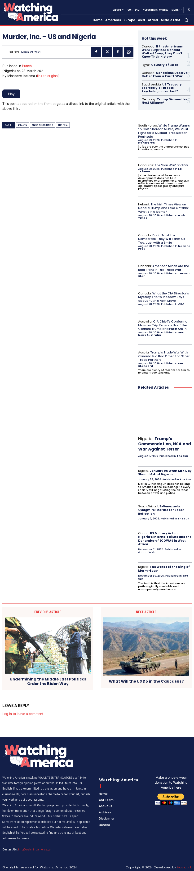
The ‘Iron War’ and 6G (171, 165)
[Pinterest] (118, 52)
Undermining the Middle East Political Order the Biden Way (48, 681)
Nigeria (63, 125)
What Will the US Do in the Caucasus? (146, 681)
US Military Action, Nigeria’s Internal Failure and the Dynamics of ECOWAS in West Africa (164, 538)
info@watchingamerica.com (35, 849)
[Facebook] (96, 52)
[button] (186, 20)
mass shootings (42, 125)
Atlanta (22, 125)
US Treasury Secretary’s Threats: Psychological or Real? (162, 87)
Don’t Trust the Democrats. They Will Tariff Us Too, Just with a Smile (161, 239)
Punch (27, 66)
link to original (47, 76)
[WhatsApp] (128, 52)
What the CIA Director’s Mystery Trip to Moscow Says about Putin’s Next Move (163, 297)
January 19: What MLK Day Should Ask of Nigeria (165, 472)
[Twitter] (189, 10)
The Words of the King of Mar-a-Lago (164, 569)
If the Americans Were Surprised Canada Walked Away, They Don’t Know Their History (162, 51)
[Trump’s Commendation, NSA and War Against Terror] (165, 414)
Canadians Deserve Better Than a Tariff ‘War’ (164, 74)
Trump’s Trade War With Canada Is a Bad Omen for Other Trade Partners (164, 356)
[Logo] (30, 11)
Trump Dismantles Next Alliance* (164, 101)
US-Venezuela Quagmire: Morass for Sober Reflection (161, 510)
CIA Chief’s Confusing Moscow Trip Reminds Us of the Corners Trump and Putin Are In (162, 325)
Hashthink (184, 867)
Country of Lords (164, 65)
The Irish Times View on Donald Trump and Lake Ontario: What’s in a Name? (163, 208)
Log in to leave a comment (22, 714)
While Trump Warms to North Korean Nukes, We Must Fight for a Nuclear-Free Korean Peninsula (164, 131)
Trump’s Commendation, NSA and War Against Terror (164, 444)
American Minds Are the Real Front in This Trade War (163, 268)
